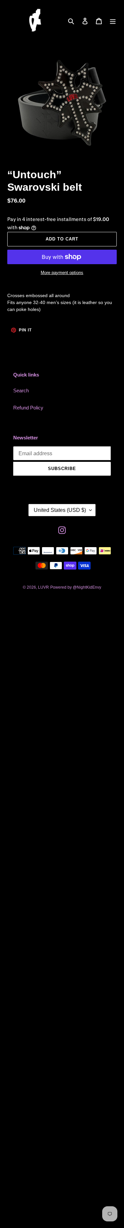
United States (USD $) (60, 510)
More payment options (62, 272)
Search (21, 390)
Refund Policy (28, 407)
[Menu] (113, 21)
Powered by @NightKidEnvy (75, 587)
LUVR (43, 587)
